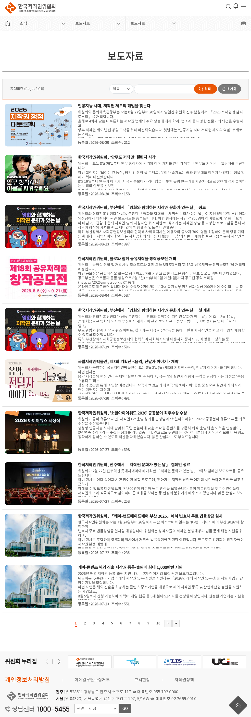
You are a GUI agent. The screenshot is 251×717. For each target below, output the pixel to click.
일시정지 (53, 661)
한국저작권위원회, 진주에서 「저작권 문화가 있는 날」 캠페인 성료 (134, 464)
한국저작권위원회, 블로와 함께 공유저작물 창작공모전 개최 (127, 258)
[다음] (168, 623)
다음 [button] (47, 661)
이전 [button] (58, 661)
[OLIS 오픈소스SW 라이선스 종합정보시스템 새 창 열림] (179, 662)
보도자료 (82, 23)
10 (158, 623)
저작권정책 (184, 680)
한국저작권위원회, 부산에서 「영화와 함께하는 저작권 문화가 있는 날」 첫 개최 (144, 310)
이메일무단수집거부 (92, 680)
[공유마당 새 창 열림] (134, 662)
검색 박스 (228, 6)
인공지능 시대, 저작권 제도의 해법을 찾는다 (114, 106)
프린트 (243, 23)
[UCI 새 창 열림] (224, 662)
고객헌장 (142, 680)
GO (125, 708)
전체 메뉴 (243, 6)
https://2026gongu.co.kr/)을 (103, 282)
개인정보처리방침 (27, 680)
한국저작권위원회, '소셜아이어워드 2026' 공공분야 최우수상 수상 (132, 413)
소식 (23, 23)
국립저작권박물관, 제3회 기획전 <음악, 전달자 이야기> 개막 (128, 361)
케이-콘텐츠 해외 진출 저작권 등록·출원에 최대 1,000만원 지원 (130, 567)
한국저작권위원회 (30, 7)
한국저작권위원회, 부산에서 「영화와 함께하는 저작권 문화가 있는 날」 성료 (142, 207)
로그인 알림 (235, 6)
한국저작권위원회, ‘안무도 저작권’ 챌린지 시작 (117, 157)
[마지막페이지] (176, 623)
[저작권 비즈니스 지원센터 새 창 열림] (89, 662)
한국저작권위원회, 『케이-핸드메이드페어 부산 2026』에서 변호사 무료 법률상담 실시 (150, 516)
